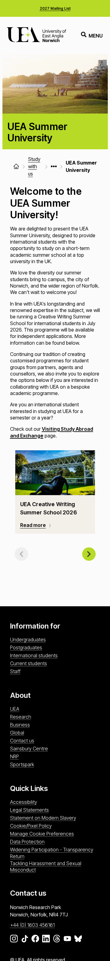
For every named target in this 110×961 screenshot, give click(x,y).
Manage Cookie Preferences (42, 834)
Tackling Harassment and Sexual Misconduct (45, 866)
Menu (96, 36)
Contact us (22, 741)
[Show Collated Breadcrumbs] (54, 166)
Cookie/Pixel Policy (31, 826)
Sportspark (22, 764)
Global (17, 733)
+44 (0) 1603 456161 (32, 925)
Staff (15, 671)
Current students (28, 663)
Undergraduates (28, 639)
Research (20, 717)
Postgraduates (26, 647)
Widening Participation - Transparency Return (51, 853)
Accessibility (23, 802)
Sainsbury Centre (29, 748)
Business (20, 725)
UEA (14, 709)
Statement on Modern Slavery (43, 818)
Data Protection (27, 842)
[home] (16, 166)
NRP (14, 756)
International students (34, 655)
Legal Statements (29, 810)
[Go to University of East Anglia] (36, 36)
